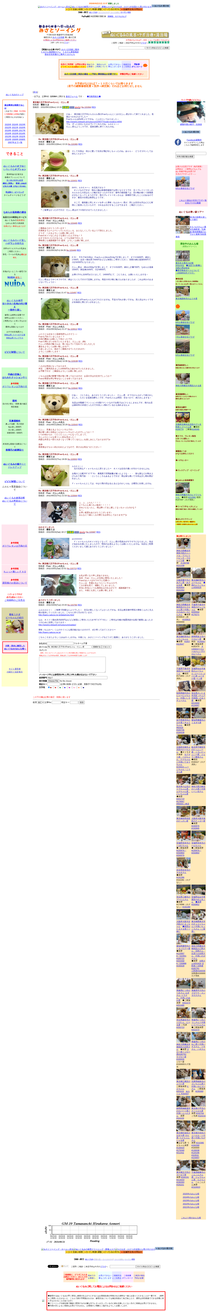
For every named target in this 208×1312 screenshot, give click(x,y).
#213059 (195, 703)
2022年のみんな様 (191, 1204)
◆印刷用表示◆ (94, 96)
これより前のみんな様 (191, 1218)
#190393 (180, 1182)
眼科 (14, 400)
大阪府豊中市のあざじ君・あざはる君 (183, 582)
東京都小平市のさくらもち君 (198, 1109)
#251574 (186, 1003)
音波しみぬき (21, 183)
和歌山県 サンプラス (14, 338)
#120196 (195, 1153)
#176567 (180, 801)
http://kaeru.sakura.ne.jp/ (49, 632)
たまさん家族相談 (71, 52)
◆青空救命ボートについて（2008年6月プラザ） (187, 271)
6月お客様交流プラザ (185, 355)
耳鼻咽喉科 (14, 421)
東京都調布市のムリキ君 (186, 298)
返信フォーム (72, 96)
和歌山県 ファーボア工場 (14, 335)
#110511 (195, 1155)
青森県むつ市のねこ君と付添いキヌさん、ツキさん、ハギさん (198, 1045)
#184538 (180, 732)
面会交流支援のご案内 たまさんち (60, 54)
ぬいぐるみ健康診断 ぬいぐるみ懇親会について (14, 501)
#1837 (187, 641)
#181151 (180, 1185)
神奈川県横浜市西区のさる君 (188, 385)
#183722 (180, 958)
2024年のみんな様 (191, 1197)
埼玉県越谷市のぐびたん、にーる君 (183, 1022)
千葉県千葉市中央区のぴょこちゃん (198, 607)
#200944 (195, 612)
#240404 (180, 587)
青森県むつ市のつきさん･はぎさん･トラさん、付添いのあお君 (183, 995)
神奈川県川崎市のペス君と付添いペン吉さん (198, 789)
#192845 (195, 828)
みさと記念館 (58, 37)
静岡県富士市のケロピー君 (198, 637)
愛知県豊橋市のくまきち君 (198, 721)
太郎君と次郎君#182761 (197, 966)
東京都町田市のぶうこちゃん (183, 637)
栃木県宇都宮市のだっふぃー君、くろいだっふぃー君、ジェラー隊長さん (198, 752)
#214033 (180, 1180)
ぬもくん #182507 (183, 1092)
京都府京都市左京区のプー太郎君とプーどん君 (188, 425)
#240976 (195, 826)
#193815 (186, 619)
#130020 (180, 1148)
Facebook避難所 (194, 140)
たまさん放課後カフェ (51, 52)
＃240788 (184, 563)
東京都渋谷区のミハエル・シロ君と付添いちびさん (198, 1136)
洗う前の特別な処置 (15, 180)
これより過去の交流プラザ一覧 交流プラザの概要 (193, 201)
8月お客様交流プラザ (185, 188)
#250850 (180, 853)
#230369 (199, 1091)
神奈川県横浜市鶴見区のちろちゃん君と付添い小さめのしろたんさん (183, 609)
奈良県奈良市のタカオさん (183, 871)
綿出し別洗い (8, 183)
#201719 (180, 799)
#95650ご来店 (182, 804)
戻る (35, 92)
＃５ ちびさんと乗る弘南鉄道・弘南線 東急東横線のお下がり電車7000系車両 (191, 232)
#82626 (179, 727)
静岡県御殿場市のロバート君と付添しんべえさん (183, 1112)
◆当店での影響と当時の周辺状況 (189, 266)
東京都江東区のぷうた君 (183, 1082)
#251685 (180, 1005)
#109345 (195, 429)
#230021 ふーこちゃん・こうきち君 (183, 769)
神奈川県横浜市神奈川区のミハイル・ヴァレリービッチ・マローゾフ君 (183, 555)
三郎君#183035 (198, 971)
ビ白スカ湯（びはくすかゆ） (15, 186)
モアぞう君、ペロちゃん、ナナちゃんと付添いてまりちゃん (183, 759)
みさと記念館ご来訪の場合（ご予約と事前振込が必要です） (91, 74)
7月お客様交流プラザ (185, 337)
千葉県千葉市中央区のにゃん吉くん (183, 671)
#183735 (180, 730)
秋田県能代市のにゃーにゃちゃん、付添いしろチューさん (183, 697)
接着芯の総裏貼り (15, 450)
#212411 (180, 1153)
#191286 (180, 877)
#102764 (200, 1113)
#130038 (195, 1150)
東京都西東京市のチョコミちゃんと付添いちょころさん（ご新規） (198, 926)
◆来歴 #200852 (196, 903)
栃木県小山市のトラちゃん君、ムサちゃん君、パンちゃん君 (183, 790)
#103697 (195, 1157)
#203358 (180, 961)
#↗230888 (181, 963)
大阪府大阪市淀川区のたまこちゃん (183, 924)
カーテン (123, 12)
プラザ (66, 42)
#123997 (180, 953)
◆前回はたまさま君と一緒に (183, 929)
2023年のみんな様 (191, 1200)
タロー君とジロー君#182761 (183, 1051)
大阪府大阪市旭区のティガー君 (198, 819)
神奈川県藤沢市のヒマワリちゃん (188, 496)
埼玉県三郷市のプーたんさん (183, 898)
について (15, 352)
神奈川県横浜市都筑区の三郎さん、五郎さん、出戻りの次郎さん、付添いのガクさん (198, 952)
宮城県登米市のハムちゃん (198, 844)
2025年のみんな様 (191, 1194)
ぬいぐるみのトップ (15, 94)
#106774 (180, 429)
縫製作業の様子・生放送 (191, 124)
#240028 (180, 966)
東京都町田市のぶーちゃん (198, 581)
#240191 (185, 1177)
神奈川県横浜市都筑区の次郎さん (183, 1046)
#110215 (202, 1116)
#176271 (195, 614)
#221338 (180, 565)
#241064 (180, 590)
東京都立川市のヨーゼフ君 (183, 1173)
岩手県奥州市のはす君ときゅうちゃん (183, 722)
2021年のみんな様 (191, 1207)
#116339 (180, 1118)
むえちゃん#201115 (182, 1088)
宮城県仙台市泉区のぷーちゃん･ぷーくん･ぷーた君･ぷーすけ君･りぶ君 (198, 673)
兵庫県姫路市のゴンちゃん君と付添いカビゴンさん (198, 1085)
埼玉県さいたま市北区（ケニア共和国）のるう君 (198, 697)
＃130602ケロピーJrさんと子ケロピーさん (198, 650)
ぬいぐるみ (93, 12)
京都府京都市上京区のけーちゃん (183, 749)
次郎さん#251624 (198, 962)
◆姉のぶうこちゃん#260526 (198, 585)
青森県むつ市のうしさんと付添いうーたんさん (198, 1022)
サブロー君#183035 (181, 1058)
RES (94, 107)
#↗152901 (181, 956)
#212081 (192, 497)
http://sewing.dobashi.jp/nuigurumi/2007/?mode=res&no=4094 (94, 121)
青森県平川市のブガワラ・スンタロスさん (198, 992)
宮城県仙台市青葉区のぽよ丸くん (198, 899)
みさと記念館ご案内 (70, 49)
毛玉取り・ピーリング (15, 192)
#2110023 (195, 1187)
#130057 (201, 641)
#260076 (180, 855)
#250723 (180, 1027)
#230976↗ (181, 850)
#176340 (180, 1150)
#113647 (180, 644)
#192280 (186, 907)
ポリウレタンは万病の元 (14, 386)
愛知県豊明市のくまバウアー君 (183, 947)
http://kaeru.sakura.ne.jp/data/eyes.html (56, 615)
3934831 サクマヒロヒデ (117, 16)
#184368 (195, 1145)
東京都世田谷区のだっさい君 (183, 819)
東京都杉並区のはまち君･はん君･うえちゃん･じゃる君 (183, 1136)
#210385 (200, 1143)
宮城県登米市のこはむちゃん (183, 844)
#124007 (195, 705)
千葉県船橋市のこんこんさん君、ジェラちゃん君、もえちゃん (198, 1177)
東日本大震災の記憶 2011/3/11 (184, 264)
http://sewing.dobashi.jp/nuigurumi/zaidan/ (57, 625)
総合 (129, 12)
